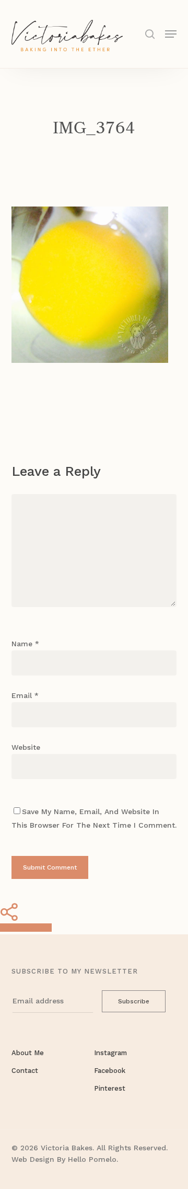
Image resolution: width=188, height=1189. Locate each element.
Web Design (32, 1159)
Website (25, 747)
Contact (24, 1070)
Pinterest (109, 1088)
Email (25, 695)
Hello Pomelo (92, 1159)
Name (25, 643)
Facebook (109, 1070)
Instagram (110, 1053)
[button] (171, 33)
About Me (27, 1053)
